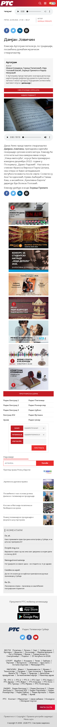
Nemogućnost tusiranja (15, 560)
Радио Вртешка (35, 415)
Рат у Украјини (15, 654)
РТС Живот (21, 682)
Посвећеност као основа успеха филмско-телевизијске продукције (18, 494)
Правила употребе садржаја (39, 716)
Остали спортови (20, 665)
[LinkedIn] (20, 30)
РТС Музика (26, 684)
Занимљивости (33, 669)
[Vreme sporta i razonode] (28, 355)
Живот (21, 669)
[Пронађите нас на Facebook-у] (29, 637)
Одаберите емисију (32, 435)
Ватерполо (22, 663)
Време (27, 654)
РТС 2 (18, 680)
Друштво (18, 652)
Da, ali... (8, 535)
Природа (33, 673)
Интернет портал (29, 701)
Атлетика (33, 663)
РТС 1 (10, 680)
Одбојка (46, 661)
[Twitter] (13, 30)
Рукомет (10, 663)
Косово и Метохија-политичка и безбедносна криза (17, 506)
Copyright (20, 716)
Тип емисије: (17, 435)
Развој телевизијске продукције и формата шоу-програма (18, 518)
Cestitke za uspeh (12, 570)
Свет (35, 650)
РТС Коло (48, 682)
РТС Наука (47, 680)
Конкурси (49, 699)
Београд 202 (9, 415)
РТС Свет (36, 680)
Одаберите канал (31, 428)
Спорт (9, 661)
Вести (7, 650)
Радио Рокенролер (37, 405)
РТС (4, 699)
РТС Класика (35, 682)
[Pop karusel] (28, 308)
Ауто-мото (45, 663)
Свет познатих (34, 671)
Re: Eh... (8, 582)
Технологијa (9, 671)
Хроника (8, 652)
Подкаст (25, 656)
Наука (23, 673)
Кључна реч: (17, 441)
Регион (27, 650)
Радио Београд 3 (11, 410)
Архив (6, 420)
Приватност (9, 716)
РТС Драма (9, 682)
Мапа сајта (46, 707)
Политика (16, 650)
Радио (7, 688)
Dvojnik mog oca (12, 548)
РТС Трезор (13, 684)
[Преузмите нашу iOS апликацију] (28, 609)
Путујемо (21, 671)
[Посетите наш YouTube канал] (35, 637)
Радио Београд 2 (11, 405)
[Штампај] (26, 30)
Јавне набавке (36, 699)
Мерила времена (44, 652)
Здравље (48, 671)
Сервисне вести (40, 654)
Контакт (12, 699)
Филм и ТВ (13, 673)
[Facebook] (6, 30)
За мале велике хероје (27, 675)
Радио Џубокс (34, 410)
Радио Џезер (34, 420)
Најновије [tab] (8, 457)
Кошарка (28, 661)
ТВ (5, 680)
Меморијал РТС (38, 665)
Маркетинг (23, 699)
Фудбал (17, 661)
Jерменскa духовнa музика (15, 481)
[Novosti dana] (28, 214)
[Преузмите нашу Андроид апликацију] (28, 616)
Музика (46, 669)
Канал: (16, 428)
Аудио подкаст (28, 95)
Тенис (37, 661)
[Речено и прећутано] (28, 331)
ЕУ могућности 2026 (41, 656)
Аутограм (11, 62)
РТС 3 (26, 680)
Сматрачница (13, 656)
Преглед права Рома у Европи (17, 470)
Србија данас (46, 650)
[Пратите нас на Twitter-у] (22, 637)
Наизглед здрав (47, 675)
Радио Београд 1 (11, 400)
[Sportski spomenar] (28, 379)
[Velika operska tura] (28, 237)
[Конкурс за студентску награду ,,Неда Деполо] (28, 261)
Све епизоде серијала (28, 90)
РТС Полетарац (42, 684)
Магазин (11, 669)
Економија (30, 652)
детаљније (26, 83)
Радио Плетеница (36, 400)
